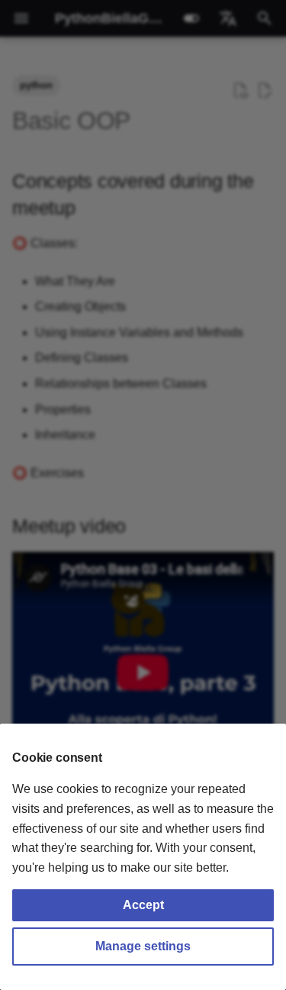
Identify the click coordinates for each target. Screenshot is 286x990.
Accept (143, 904)
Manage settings (143, 946)
